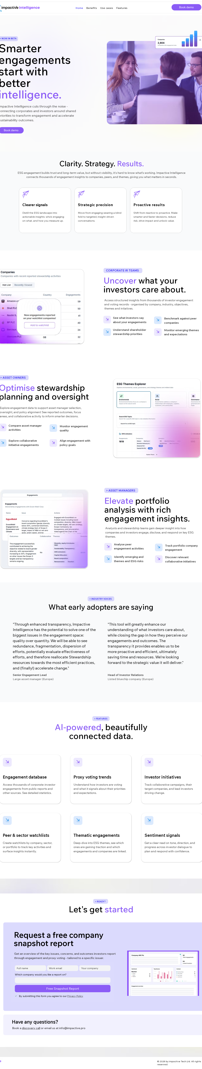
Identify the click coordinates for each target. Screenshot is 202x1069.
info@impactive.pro (72, 1028)
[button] (186, 7)
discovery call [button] (31, 1028)
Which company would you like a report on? (40, 974)
